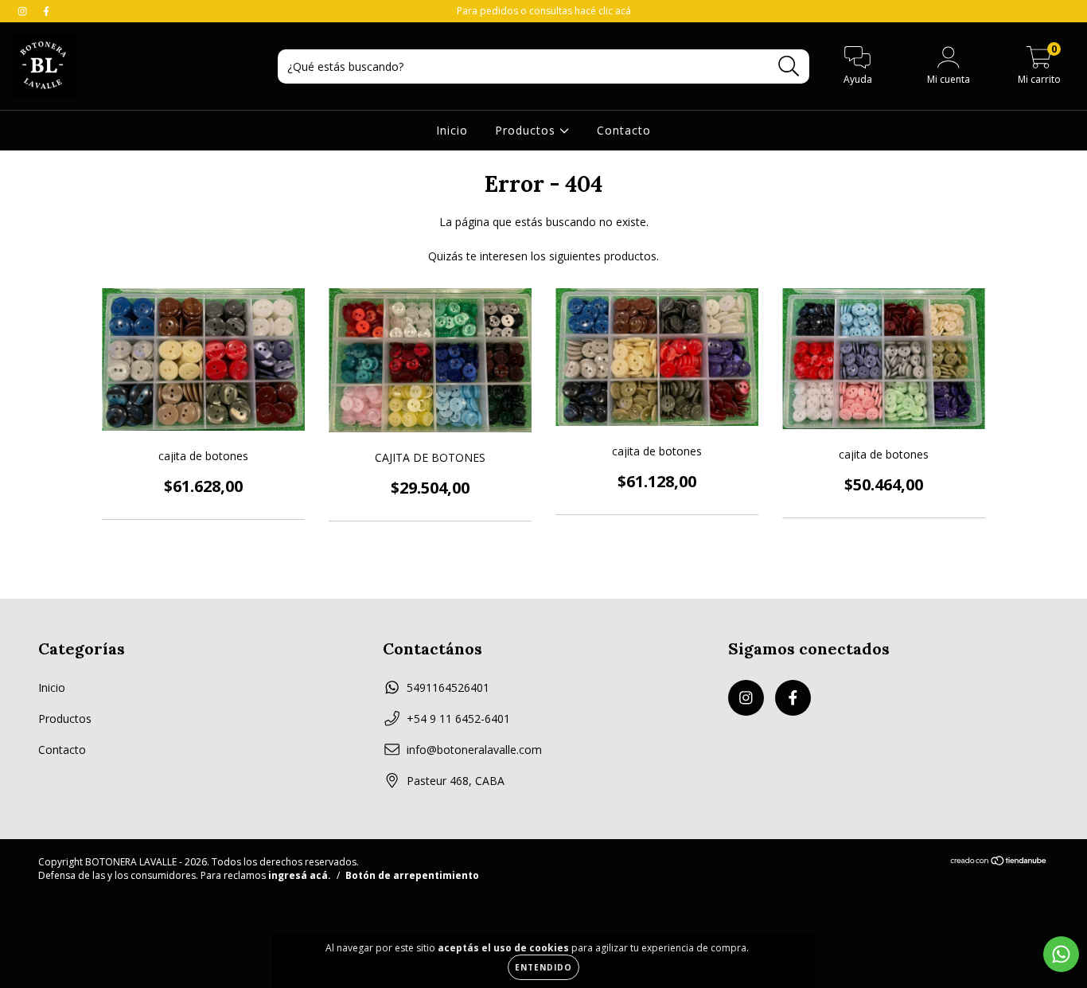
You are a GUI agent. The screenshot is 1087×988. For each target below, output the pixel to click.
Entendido (543, 967)
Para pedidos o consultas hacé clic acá (544, 11)
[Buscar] (789, 66)
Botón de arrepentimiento (412, 875)
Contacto (624, 130)
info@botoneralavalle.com (474, 749)
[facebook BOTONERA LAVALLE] (46, 10)
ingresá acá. (299, 875)
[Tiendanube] (999, 862)
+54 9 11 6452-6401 (458, 718)
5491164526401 (448, 687)
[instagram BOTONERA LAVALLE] (24, 10)
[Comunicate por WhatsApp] (1061, 954)
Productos (527, 130)
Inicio (452, 130)
